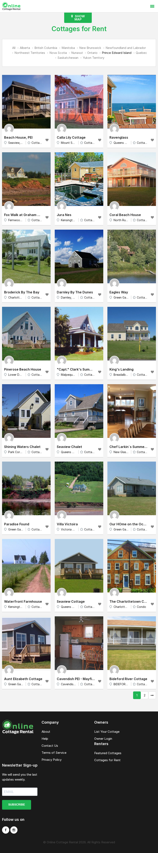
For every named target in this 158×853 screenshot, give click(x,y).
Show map (79, 17)
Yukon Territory (93, 58)
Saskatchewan (67, 58)
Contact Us (50, 746)
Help (45, 739)
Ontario (92, 53)
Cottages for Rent (107, 760)
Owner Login (103, 739)
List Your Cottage (107, 732)
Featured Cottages (107, 753)
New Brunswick (90, 48)
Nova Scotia (58, 53)
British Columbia (45, 48)
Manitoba (68, 48)
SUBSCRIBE (16, 804)
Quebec (141, 53)
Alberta (25, 48)
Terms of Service (54, 753)
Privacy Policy (52, 760)
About (46, 732)
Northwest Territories (29, 53)
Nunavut (77, 53)
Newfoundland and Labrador (126, 48)
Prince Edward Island (116, 53)
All (13, 48)
